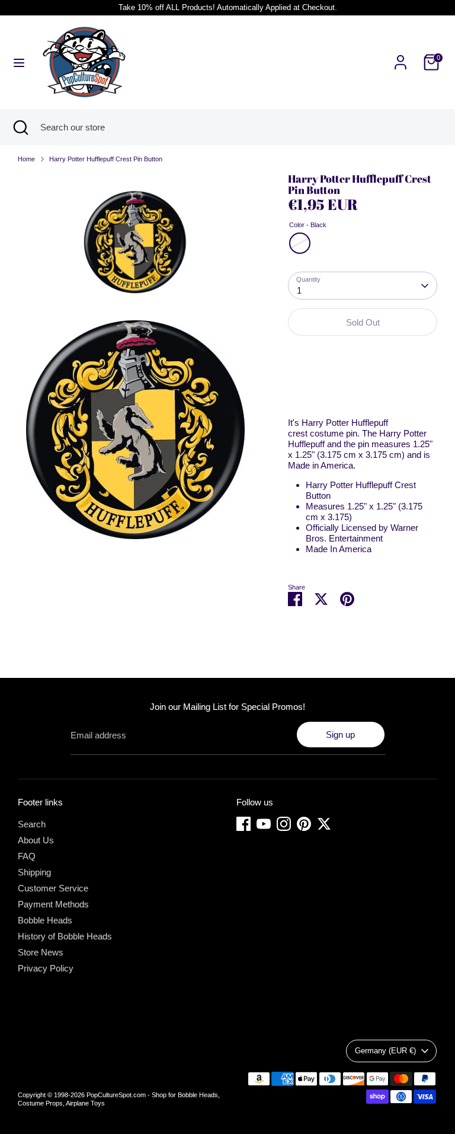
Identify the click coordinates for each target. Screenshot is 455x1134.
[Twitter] (324, 824)
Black (299, 243)
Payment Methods (53, 904)
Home (26, 159)
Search (32, 824)
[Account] (400, 55)
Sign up (340, 735)
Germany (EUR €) (385, 1050)
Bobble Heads (45, 920)
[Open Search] (20, 127)
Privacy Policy (45, 968)
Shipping (34, 872)
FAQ (27, 856)
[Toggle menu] (19, 62)
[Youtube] (264, 824)
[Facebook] (243, 824)
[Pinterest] (304, 824)
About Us (36, 840)
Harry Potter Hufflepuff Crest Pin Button (105, 159)
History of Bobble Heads (65, 936)
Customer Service (53, 888)
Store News (40, 952)
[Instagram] (284, 824)
